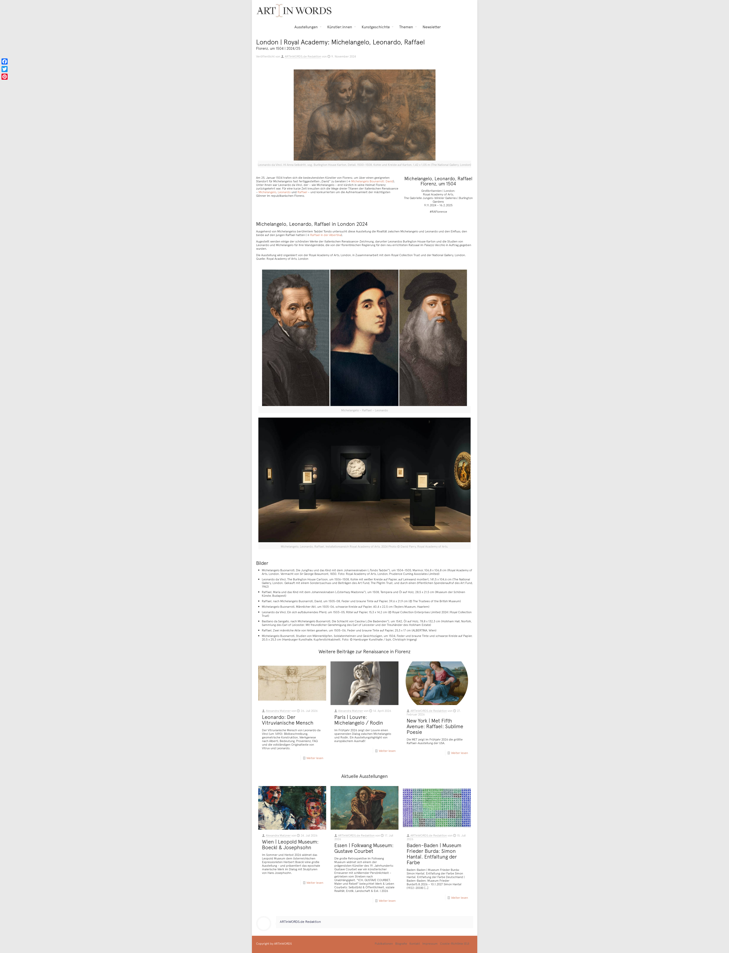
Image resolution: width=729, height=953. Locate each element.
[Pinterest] (4, 76)
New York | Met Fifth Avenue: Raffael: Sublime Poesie (435, 726)
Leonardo (284, 192)
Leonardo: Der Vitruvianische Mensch (287, 719)
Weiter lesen (314, 758)
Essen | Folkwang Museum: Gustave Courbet (364, 847)
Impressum (430, 943)
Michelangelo (267, 192)
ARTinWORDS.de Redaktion (303, 56)
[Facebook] (4, 61)
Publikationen (384, 943)
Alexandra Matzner (278, 710)
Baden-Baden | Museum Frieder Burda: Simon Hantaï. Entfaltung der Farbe (434, 853)
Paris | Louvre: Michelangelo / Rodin (358, 719)
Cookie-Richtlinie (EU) (454, 943)
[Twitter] (4, 69)
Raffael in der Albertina (325, 235)
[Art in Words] (294, 10)
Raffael (302, 192)
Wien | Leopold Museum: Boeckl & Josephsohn (290, 844)
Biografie (401, 943)
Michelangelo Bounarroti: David (372, 181)
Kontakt (414, 943)
